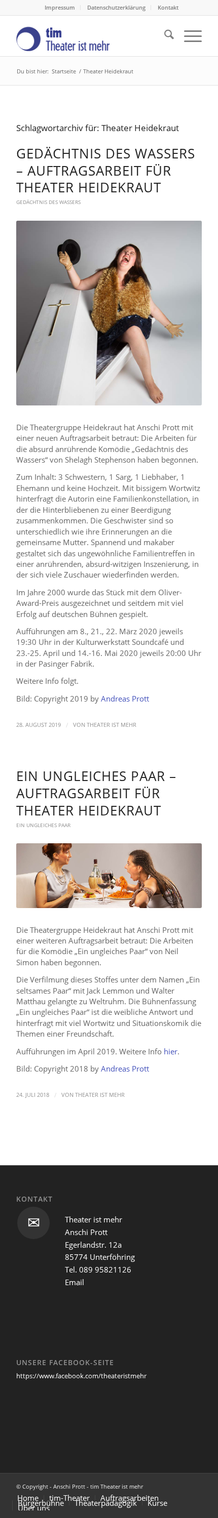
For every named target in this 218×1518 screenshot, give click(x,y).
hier (170, 1051)
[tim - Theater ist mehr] (90, 36)
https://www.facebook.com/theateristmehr (81, 1375)
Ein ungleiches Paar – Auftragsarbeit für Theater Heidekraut (96, 793)
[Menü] (188, 36)
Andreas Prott (125, 698)
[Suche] (164, 36)
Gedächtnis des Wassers (48, 202)
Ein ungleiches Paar (43, 825)
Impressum (60, 7)
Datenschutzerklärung (116, 7)
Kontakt (168, 7)
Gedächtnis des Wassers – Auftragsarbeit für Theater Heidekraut (105, 170)
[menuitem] (60, 7)
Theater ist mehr (111, 724)
